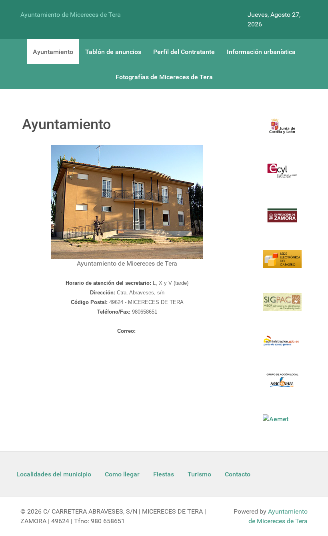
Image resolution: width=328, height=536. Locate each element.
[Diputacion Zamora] (282, 220)
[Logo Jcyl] (282, 131)
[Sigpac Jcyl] (282, 306)
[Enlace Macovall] (282, 385)
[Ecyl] (282, 175)
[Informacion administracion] (282, 346)
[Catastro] (282, 263)
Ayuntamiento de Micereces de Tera (70, 14)
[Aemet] (276, 419)
